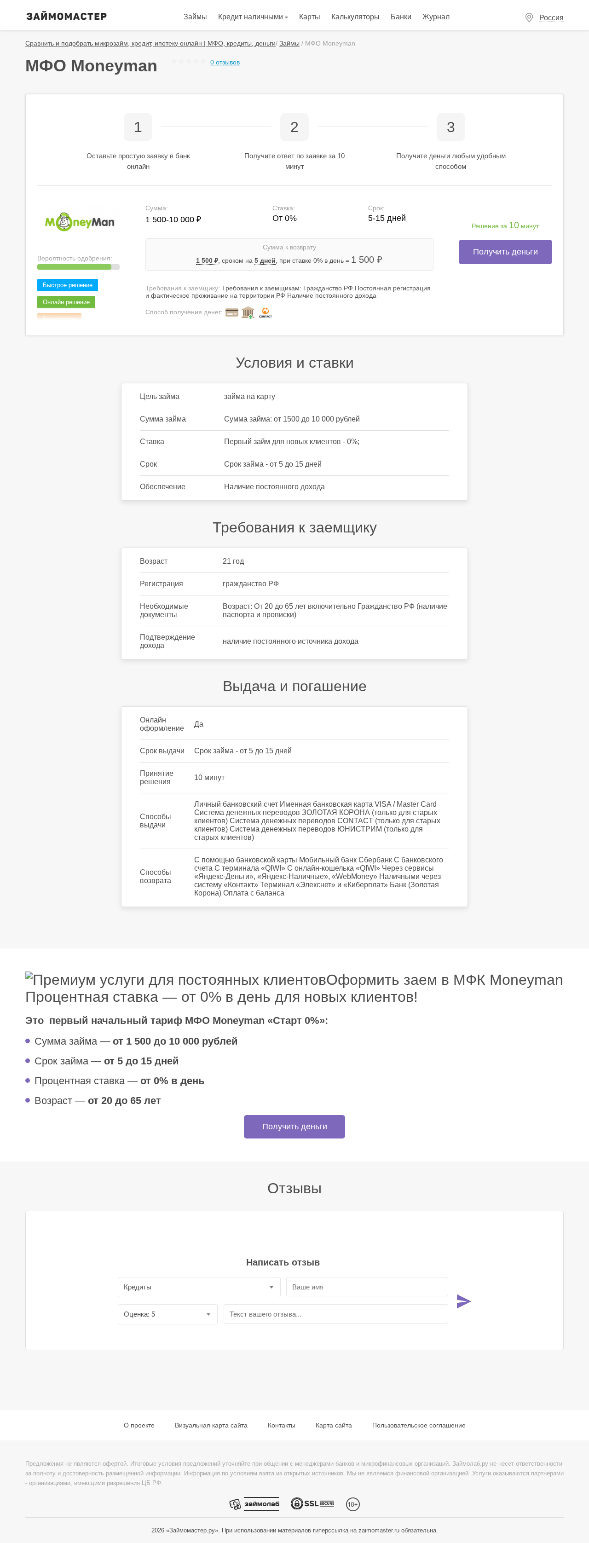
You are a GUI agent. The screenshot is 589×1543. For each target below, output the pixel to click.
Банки (401, 17)
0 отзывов (225, 62)
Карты (309, 17)
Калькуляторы (355, 17)
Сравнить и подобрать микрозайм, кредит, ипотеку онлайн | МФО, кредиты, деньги (150, 43)
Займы (195, 17)
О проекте (139, 1425)
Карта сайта (334, 1425)
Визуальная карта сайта (211, 1425)
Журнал (436, 17)
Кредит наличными (251, 17)
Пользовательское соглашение (419, 1425)
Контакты (281, 1425)
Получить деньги (505, 251)
